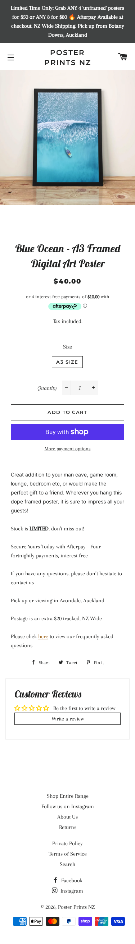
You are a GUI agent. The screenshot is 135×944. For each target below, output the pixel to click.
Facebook (71, 880)
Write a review (67, 718)
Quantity (47, 388)
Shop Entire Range (68, 796)
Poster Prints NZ (67, 57)
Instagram (71, 891)
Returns (67, 827)
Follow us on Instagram (67, 806)
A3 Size (67, 362)
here (43, 636)
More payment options (68, 448)
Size (67, 347)
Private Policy (67, 843)
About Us (67, 817)
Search (67, 864)
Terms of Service (68, 854)
